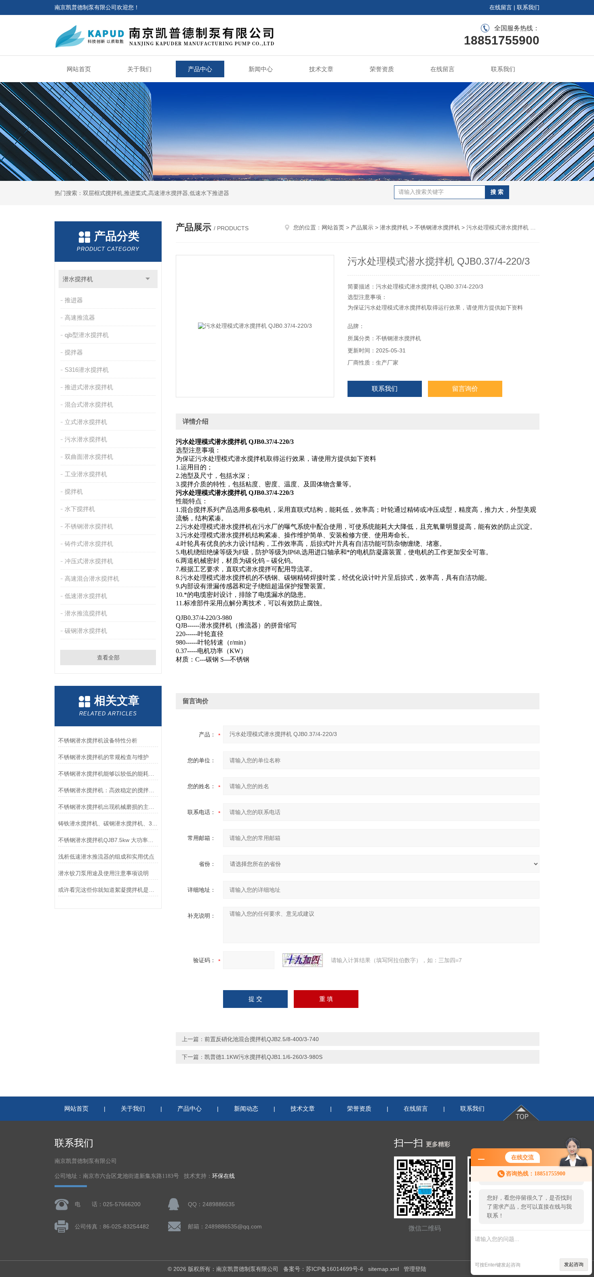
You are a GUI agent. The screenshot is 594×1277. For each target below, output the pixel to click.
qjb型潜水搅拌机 (87, 334)
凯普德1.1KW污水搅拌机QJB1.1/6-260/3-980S (263, 1057)
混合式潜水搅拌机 (89, 404)
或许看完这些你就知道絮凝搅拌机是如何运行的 (108, 890)
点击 (148, 279)
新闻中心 (261, 69)
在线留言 (500, 7)
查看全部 (108, 657)
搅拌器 (74, 352)
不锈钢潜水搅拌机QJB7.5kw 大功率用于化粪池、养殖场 (108, 840)
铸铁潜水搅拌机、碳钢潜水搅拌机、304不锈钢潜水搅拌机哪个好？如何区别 (108, 823)
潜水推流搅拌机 (86, 613)
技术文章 (321, 69)
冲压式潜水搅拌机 (89, 561)
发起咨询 (573, 1264)
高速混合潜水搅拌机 (92, 578)
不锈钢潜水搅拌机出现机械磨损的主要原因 (108, 807)
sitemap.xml (383, 1269)
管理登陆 (415, 1269)
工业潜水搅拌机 (86, 474)
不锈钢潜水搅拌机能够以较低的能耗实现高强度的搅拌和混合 (108, 773)
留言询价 (465, 388)
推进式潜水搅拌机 (89, 387)
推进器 (74, 300)
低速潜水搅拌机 (86, 595)
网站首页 (79, 69)
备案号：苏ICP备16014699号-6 (323, 1269)
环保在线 (223, 1176)
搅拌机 (74, 491)
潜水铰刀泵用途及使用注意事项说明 (103, 873)
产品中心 (200, 69)
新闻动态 (246, 1108)
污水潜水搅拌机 (86, 439)
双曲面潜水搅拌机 (89, 456)
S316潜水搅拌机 (87, 369)
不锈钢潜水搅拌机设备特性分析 (97, 740)
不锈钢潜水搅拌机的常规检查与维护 (103, 757)
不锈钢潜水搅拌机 (89, 526)
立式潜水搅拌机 (86, 421)
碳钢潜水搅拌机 (86, 630)
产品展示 (362, 227)
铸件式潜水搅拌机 (89, 543)
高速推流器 (80, 317)
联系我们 (528, 7)
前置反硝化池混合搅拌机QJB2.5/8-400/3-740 (261, 1039)
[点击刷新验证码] (302, 960)
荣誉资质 (382, 69)
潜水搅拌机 (78, 279)
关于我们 (139, 69)
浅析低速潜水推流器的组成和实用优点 (106, 856)
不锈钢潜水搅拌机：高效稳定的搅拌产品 (108, 790)
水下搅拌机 (80, 508)
